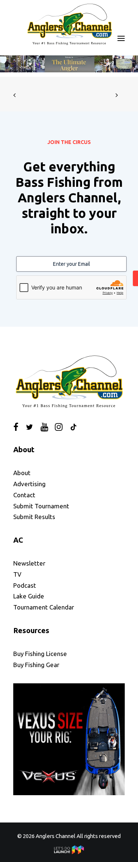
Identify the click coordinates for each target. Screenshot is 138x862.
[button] (121, 38)
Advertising (29, 483)
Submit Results (34, 516)
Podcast (24, 585)
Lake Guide (28, 596)
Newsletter (29, 563)
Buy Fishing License (40, 653)
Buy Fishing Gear (36, 664)
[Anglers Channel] (69, 24)
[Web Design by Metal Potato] (69, 852)
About (22, 472)
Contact (24, 494)
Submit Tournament (41, 505)
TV (17, 574)
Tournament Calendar (43, 607)
